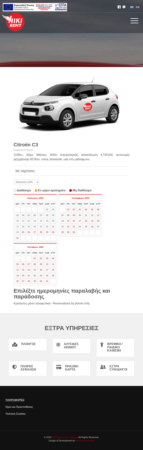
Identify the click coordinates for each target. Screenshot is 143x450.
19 (92, 221)
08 (68, 215)
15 (68, 221)
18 (86, 221)
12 (92, 215)
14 (62, 221)
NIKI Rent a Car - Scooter (64, 437)
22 (68, 226)
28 (41, 232)
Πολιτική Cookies (16, 413)
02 (74, 209)
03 (80, 209)
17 (80, 221)
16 (74, 221)
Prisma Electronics (85, 440)
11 (86, 215)
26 (29, 232)
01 (68, 209)
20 (98, 221)
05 (92, 209)
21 (62, 226)
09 (74, 215)
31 (17, 238)
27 (35, 232)
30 (53, 232)
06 (98, 209)
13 (98, 215)
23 (74, 226)
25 (23, 232)
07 (62, 215)
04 (86, 209)
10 (80, 215)
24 (80, 226)
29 (47, 232)
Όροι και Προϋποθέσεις (19, 406)
